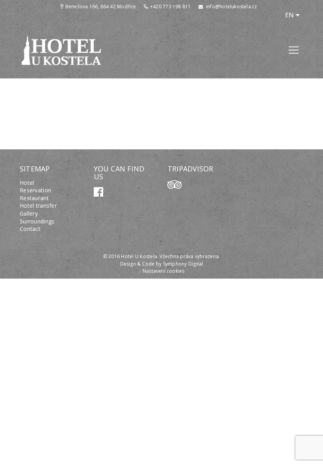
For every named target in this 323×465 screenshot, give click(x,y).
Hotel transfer (38, 205)
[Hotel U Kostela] (61, 49)
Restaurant (34, 198)
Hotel (27, 182)
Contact (30, 228)
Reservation (35, 190)
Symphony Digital (183, 263)
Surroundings (37, 221)
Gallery (29, 213)
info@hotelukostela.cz (231, 6)
